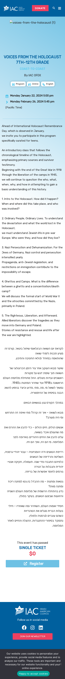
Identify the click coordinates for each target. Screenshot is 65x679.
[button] (53, 8)
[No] (60, 664)
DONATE (40, 8)
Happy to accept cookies (33, 673)
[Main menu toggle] (59, 8)
